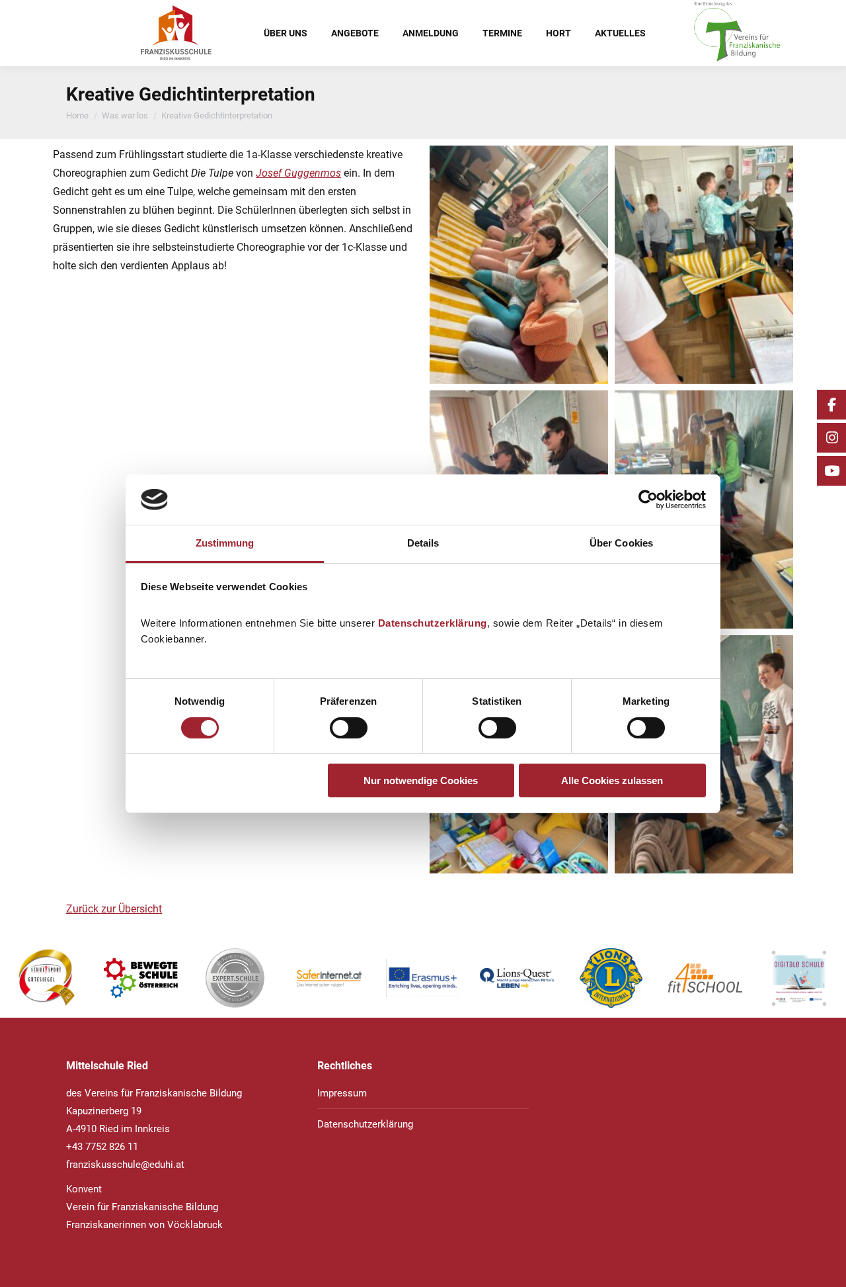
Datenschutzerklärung (432, 623)
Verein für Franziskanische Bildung (142, 1207)
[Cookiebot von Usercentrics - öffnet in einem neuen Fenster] (648, 500)
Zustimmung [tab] (225, 543)
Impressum (342, 1093)
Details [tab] (423, 543)
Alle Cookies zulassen (612, 780)
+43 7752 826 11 (102, 1147)
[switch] (348, 727)
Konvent (84, 1189)
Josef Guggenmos (298, 173)
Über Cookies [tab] (621, 543)
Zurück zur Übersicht (114, 909)
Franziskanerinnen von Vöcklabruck (144, 1225)
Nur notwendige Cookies (421, 780)
